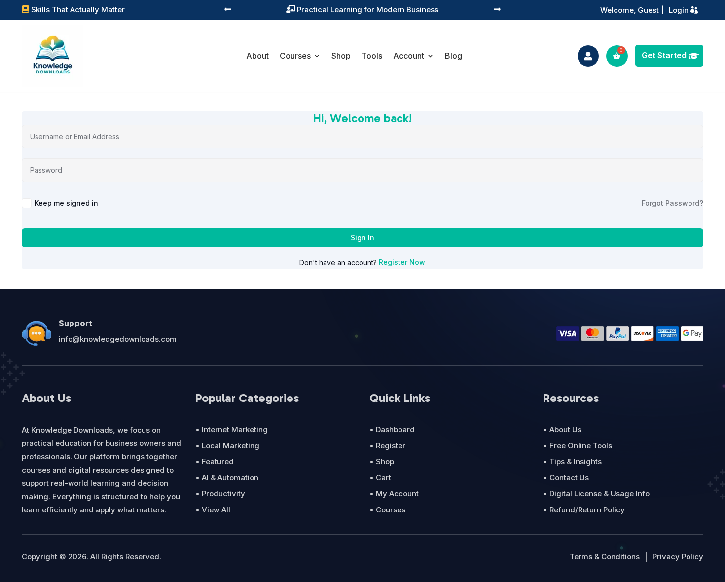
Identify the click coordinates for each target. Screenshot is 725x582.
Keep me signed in (66, 203)
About (257, 56)
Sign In (362, 237)
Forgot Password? (672, 203)
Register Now (402, 262)
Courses (295, 56)
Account (408, 56)
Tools (372, 56)
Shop (341, 56)
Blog (453, 56)
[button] (227, 10)
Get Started (664, 55)
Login (679, 10)
